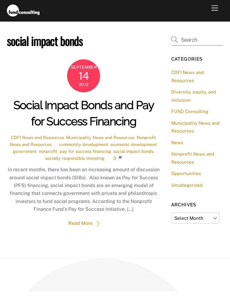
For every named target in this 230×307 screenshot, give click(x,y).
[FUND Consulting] (23, 14)
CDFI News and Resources (37, 137)
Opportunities (186, 173)
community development (83, 144)
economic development (134, 144)
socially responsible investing (75, 158)
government (25, 151)
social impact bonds (133, 151)
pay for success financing (85, 151)
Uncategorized (186, 185)
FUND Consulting (189, 111)
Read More (80, 223)
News (177, 142)
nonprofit (48, 151)
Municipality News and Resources (100, 137)
